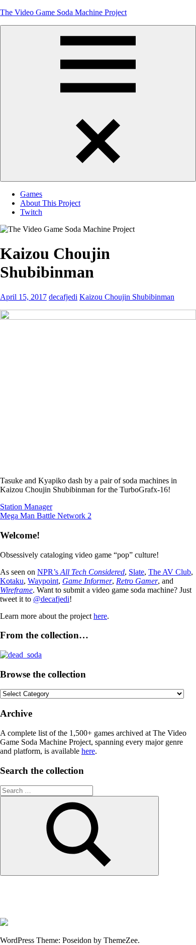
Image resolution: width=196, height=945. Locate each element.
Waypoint (43, 581)
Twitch (31, 212)
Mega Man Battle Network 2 (45, 515)
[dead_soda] (21, 654)
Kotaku (12, 581)
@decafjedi (51, 599)
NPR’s (81, 572)
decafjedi (63, 297)
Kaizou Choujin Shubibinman (126, 297)
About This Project (50, 203)
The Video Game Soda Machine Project (63, 12)
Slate (136, 572)
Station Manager (26, 506)
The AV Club (169, 572)
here (100, 616)
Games (31, 194)
